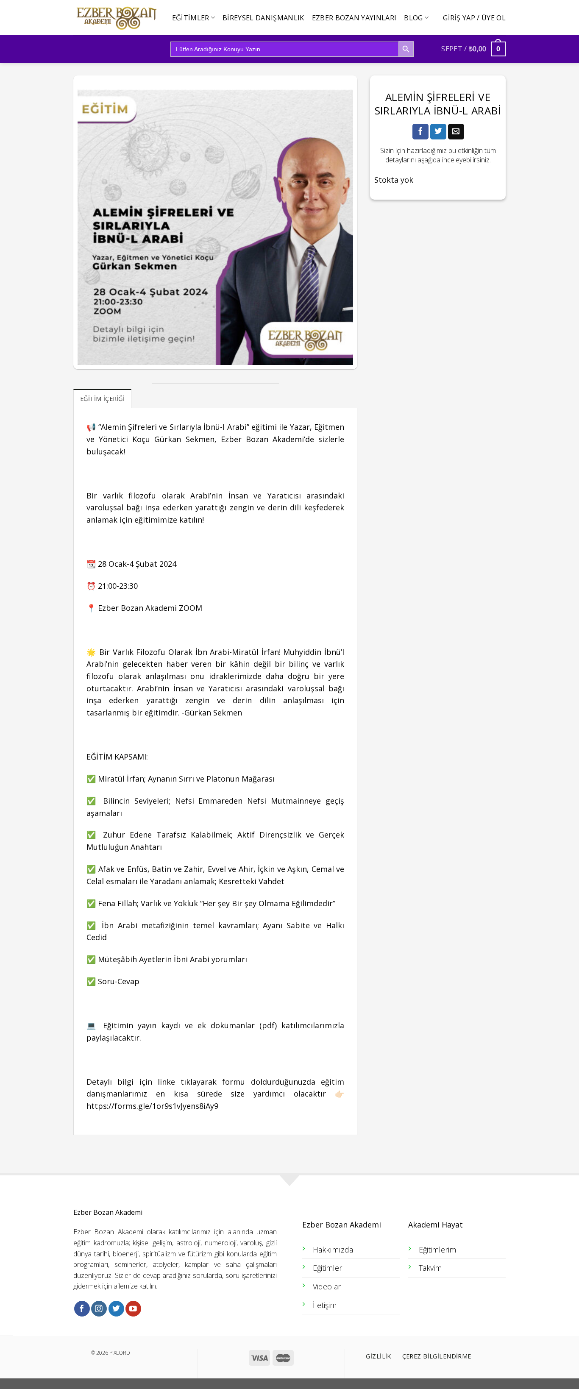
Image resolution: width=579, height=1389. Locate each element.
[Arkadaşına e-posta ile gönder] (456, 131)
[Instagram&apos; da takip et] (99, 1309)
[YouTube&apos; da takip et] (133, 1309)
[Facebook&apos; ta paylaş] (420, 131)
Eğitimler (190, 17)
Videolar (327, 1286)
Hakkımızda (333, 1249)
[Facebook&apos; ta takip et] (82, 1309)
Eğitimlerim (437, 1249)
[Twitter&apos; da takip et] (116, 1309)
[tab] (102, 398)
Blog (413, 17)
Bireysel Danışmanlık (263, 17)
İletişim (325, 1305)
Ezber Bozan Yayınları (354, 17)
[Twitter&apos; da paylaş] (438, 131)
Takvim (430, 1268)
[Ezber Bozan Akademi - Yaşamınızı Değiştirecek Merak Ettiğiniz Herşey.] (115, 17)
